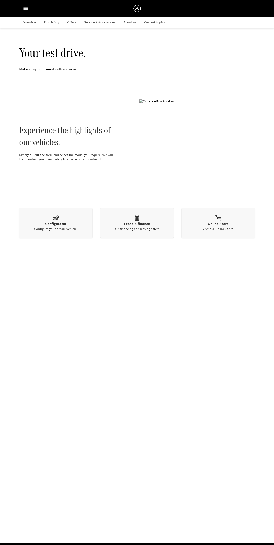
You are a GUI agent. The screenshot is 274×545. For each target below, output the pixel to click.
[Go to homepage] (137, 8)
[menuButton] (25, 8)
